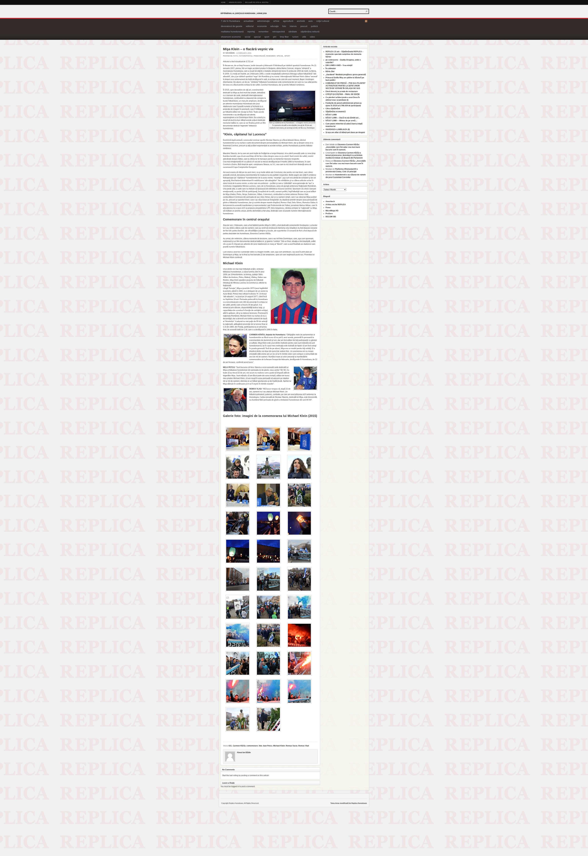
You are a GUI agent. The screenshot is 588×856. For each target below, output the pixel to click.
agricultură (288, 21)
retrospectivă (278, 31)
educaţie (274, 26)
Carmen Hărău (239, 746)
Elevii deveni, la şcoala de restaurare (342, 91)
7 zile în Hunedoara (230, 21)
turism (295, 37)
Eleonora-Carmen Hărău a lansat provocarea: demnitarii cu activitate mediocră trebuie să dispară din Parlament (344, 155)
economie (262, 26)
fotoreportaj (246, 56)
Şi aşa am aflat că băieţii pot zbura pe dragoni (345, 132)
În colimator (331, 68)
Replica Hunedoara (240, 10)
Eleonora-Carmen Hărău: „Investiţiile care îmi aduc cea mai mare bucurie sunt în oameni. (343, 147)
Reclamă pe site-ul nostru (256, 2)
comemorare (252, 746)
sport (266, 37)
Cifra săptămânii (333, 108)
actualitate (249, 21)
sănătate (292, 31)
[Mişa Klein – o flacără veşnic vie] (292, 121)
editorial (250, 26)
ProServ (329, 214)
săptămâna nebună (310, 31)
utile (304, 37)
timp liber (284, 37)
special (257, 37)
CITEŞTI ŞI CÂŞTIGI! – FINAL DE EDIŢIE (343, 94)
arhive (276, 21)
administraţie (263, 21)
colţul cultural (322, 21)
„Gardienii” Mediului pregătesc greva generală (346, 74)
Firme (328, 208)
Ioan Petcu (267, 746)
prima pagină (259, 56)
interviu (293, 26)
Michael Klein (279, 746)
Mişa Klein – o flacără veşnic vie (248, 49)
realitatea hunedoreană (232, 31)
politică (314, 26)
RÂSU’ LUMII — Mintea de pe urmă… (341, 121)
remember (263, 31)
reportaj (251, 31)
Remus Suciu (291, 746)
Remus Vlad (303, 746)
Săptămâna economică (336, 112)
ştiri (274, 37)
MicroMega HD (332, 211)
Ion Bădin (230, 53)
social (247, 37)
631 (230, 746)
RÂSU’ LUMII (331, 115)
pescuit (303, 26)
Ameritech (330, 201)
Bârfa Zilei (330, 71)
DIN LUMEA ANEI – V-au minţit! (339, 65)
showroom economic (231, 37)
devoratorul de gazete (231, 26)
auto (310, 21)
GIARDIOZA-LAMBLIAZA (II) (338, 129)
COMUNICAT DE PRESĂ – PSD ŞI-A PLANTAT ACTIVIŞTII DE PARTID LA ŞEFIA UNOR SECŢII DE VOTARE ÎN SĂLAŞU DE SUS (345, 85)
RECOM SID (331, 217)
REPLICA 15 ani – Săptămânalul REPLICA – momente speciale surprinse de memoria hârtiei (344, 54)
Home (223, 2)
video (312, 37)
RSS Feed (366, 21)
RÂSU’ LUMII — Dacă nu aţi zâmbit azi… (343, 118)
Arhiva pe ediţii (235, 2)
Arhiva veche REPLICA (336, 204)
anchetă (301, 21)
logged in (235, 786)
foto (284, 26)
